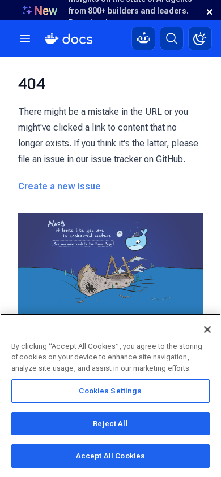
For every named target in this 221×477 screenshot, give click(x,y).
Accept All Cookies (110, 456)
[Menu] (25, 38)
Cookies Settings (110, 391)
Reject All (110, 423)
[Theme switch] (200, 38)
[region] (110, 395)
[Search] (172, 38)
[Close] (207, 329)
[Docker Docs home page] (69, 39)
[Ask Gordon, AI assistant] (143, 38)
